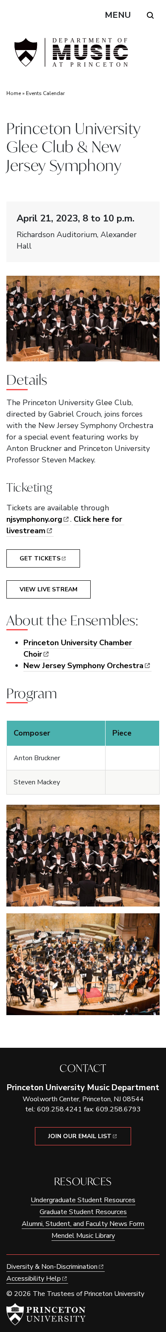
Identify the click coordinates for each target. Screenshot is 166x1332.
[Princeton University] (46, 1314)
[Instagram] (89, 1159)
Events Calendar (45, 93)
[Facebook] (77, 1159)
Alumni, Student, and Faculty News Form (83, 1223)
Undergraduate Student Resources (83, 1200)
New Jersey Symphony (83, 665)
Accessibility (33, 1278)
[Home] (70, 56)
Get (40, 558)
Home (13, 93)
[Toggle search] (150, 15)
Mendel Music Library (83, 1235)
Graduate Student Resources (83, 1212)
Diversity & (51, 1266)
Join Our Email (80, 1136)
